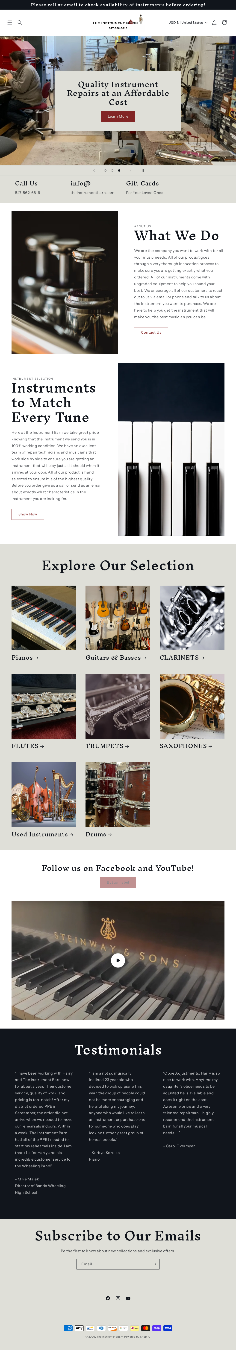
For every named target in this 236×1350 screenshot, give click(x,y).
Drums (96, 834)
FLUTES (25, 746)
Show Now (27, 514)
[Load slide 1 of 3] (105, 170)
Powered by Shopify (137, 1336)
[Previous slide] (94, 170)
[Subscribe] (154, 1264)
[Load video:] (118, 960)
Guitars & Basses (113, 657)
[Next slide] (130, 170)
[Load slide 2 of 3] (112, 170)
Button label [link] (118, 882)
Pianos (22, 657)
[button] (10, 22)
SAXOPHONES (183, 746)
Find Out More (102, 115)
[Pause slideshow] (142, 170)
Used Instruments (40, 834)
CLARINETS (179, 657)
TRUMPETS (104, 746)
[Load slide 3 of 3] (119, 170)
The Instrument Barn (110, 1336)
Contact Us (151, 332)
